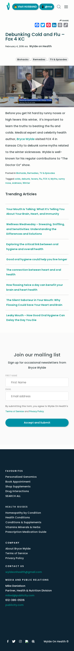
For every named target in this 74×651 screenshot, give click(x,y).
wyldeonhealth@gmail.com (23, 572)
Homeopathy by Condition (23, 513)
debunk (26, 178)
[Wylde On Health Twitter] (13, 641)
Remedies (39, 59)
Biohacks (22, 59)
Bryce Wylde (25, 139)
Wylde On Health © (56, 641)
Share (65, 20)
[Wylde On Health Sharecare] (33, 641)
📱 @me (46, 6)
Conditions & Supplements (23, 522)
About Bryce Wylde (18, 548)
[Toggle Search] (59, 7)
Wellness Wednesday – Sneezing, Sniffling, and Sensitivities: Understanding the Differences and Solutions (35, 229)
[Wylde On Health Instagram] (20, 641)
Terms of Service (14, 411)
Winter (26, 182)
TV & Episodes (58, 59)
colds (17, 178)
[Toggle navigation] (66, 7)
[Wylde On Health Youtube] (27, 641)
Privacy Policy (36, 411)
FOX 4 (46, 178)
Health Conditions (17, 517)
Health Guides (16, 506)
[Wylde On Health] (7, 7)
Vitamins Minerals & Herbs (22, 527)
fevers (34, 178)
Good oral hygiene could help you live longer (36, 259)
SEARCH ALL (12, 496)
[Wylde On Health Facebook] (7, 641)
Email (8, 389)
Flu (40, 178)
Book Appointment (18, 481)
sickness (17, 182)
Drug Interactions (17, 491)
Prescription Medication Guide (25, 532)
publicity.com (14, 605)
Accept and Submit (37, 422)
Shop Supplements (18, 486)
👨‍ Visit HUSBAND (25, 6)
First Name (11, 375)
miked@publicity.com (19, 595)
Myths (54, 178)
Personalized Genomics (21, 477)
